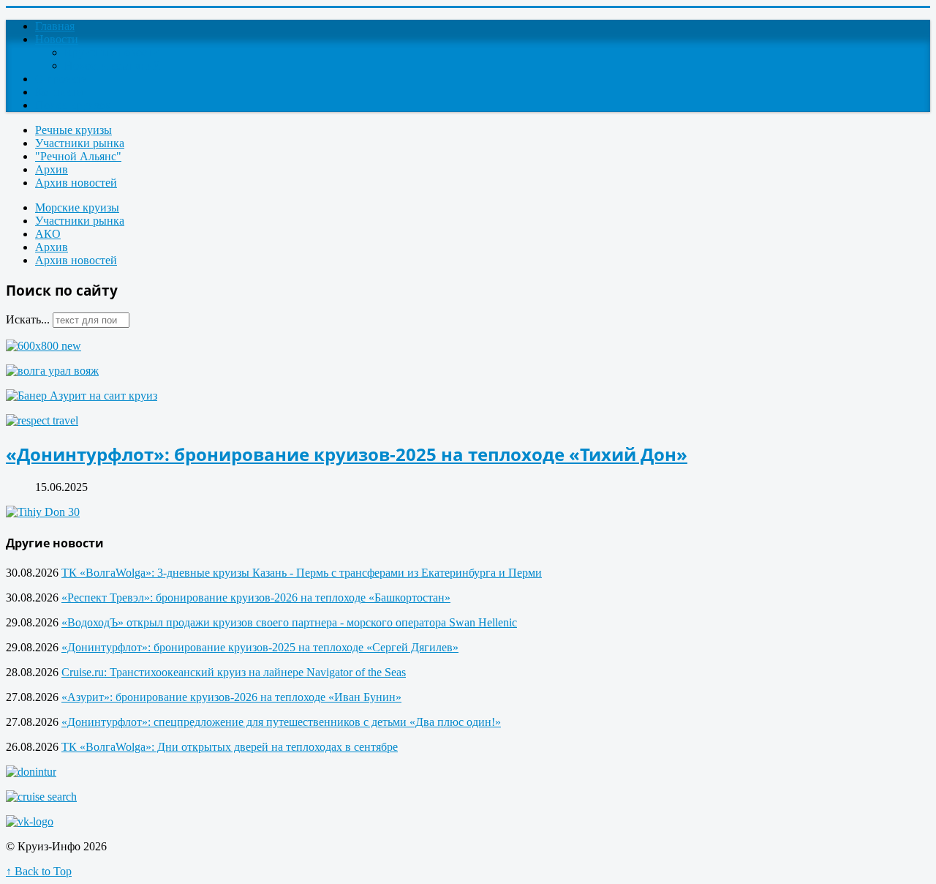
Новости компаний (112, 65)
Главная (55, 26)
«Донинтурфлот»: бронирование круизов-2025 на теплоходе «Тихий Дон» (346, 454)
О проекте (60, 78)
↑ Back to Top (39, 871)
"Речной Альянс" (78, 156)
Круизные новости (111, 52)
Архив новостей (76, 182)
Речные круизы (73, 130)
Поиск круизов (72, 105)
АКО (48, 234)
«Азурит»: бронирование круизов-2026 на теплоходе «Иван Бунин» (231, 697)
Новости (56, 39)
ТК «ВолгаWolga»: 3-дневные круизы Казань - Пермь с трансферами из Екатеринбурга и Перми (301, 572)
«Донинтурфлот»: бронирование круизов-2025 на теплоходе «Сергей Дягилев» (259, 647)
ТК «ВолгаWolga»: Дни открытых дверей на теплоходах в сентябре (229, 747)
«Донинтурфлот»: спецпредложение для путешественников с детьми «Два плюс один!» (281, 722)
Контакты (59, 92)
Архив (51, 169)
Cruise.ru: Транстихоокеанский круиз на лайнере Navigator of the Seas (233, 672)
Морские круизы (77, 207)
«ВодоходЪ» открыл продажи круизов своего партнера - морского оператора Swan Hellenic (289, 622)
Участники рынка (79, 143)
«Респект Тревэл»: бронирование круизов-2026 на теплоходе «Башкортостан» (255, 597)
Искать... (28, 319)
